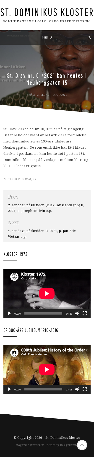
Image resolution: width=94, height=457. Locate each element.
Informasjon (27, 179)
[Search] (89, 37)
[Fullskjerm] (84, 313)
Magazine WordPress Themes (35, 445)
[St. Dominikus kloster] (5, 37)
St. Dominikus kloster (47, 12)
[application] (47, 293)
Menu (47, 37)
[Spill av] (9, 313)
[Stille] (77, 313)
